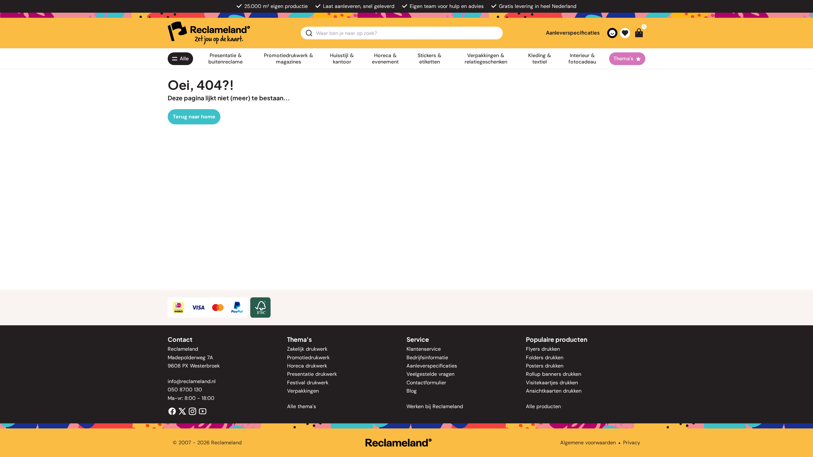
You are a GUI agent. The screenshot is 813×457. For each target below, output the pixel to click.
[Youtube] (202, 410)
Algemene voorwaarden (588, 442)
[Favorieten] (625, 33)
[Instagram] (192, 410)
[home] (209, 33)
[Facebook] (172, 410)
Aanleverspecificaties (573, 32)
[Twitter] (182, 410)
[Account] (612, 33)
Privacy (631, 442)
